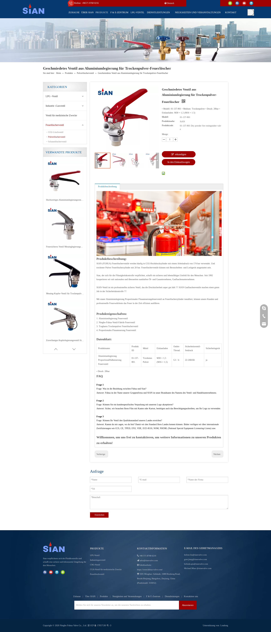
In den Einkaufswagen (178, 162)
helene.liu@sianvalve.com (195, 555)
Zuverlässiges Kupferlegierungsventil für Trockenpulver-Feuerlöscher (65, 293)
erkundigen (180, 154)
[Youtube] (244, 3)
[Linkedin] (251, 3)
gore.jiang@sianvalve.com (195, 559)
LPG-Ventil (95, 555)
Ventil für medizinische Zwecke (61, 115)
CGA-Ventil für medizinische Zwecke (106, 569)
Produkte (104, 596)
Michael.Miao (190, 568)
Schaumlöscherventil (57, 141)
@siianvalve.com (204, 568)
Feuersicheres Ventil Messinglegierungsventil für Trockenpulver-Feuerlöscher (65, 200)
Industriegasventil (97, 560)
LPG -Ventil (52, 96)
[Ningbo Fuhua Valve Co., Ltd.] (57, 547)
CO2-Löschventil (55, 132)
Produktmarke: (168, 121)
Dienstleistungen (172, 596)
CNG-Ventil (95, 565)
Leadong (224, 625)
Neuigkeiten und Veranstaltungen (127, 596)
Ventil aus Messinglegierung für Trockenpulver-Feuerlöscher (65, 340)
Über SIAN (90, 596)
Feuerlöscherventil (55, 125)
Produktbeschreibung (107, 186)
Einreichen (99, 515)
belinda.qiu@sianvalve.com (196, 564)
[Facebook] (237, 3)
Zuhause (77, 596)
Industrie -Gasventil (55, 105)
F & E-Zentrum (153, 596)
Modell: (165, 117)
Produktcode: (168, 125)
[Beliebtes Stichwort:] (250, 12)
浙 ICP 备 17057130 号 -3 (99, 625)
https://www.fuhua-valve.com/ (150, 569)
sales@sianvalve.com (149, 560)
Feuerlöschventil (97, 574)
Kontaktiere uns (191, 596)
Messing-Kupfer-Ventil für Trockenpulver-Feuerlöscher (65, 247)
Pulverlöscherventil (56, 137)
